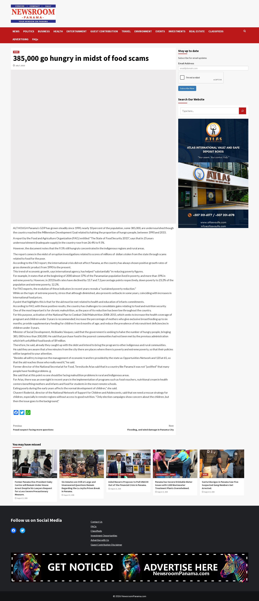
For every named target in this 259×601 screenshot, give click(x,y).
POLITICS (28, 31)
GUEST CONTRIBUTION (104, 31)
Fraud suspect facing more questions (33, 427)
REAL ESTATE (197, 31)
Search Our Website (191, 99)
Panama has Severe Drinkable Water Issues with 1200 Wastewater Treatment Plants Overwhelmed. (173, 485)
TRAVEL (126, 31)
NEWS (16, 31)
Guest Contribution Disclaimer (106, 544)
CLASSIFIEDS (215, 31)
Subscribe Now (187, 88)
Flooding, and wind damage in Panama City (150, 427)
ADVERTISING (20, 39)
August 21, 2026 (22, 498)
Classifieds (96, 530)
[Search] (245, 31)
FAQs (35, 39)
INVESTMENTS (177, 31)
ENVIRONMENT (143, 31)
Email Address (186, 63)
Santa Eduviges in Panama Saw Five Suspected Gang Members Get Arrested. (220, 485)
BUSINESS (44, 31)
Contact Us (96, 521)
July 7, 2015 (20, 65)
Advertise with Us (100, 540)
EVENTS (160, 31)
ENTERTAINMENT (77, 31)
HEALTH (58, 31)
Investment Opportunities (104, 535)
